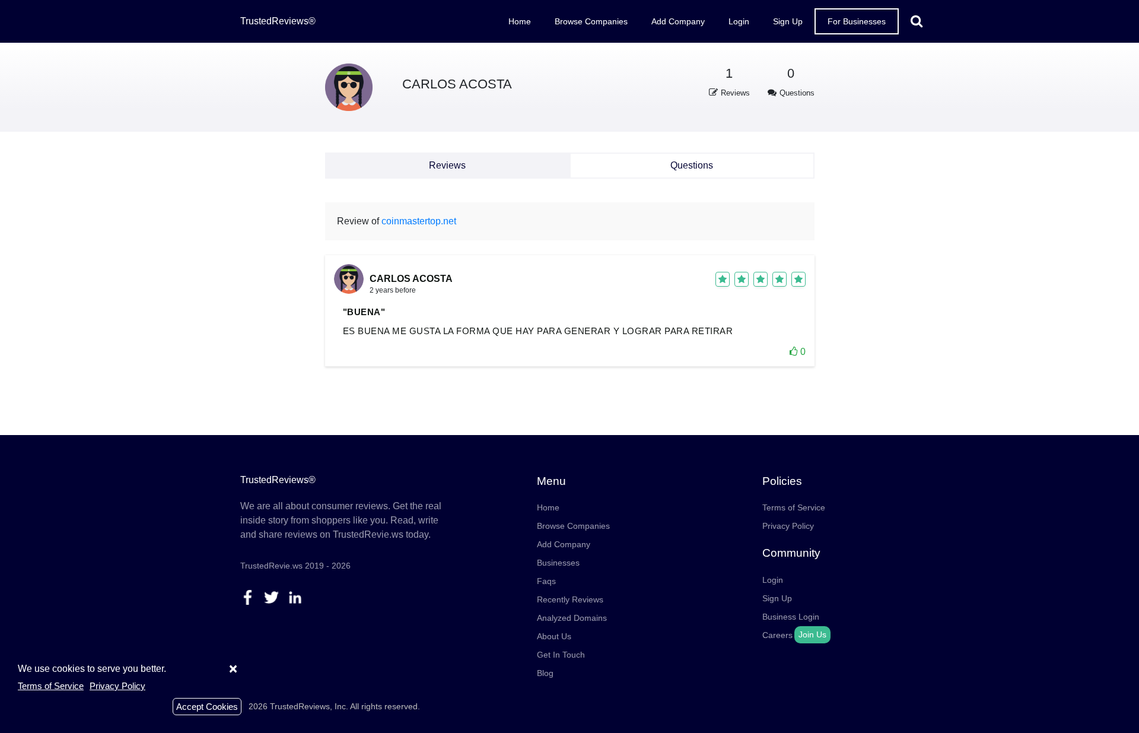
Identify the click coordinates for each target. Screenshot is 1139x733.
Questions (691, 165)
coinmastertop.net (418, 221)
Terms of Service (793, 507)
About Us (554, 636)
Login (738, 21)
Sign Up (788, 21)
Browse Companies (591, 21)
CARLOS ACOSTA (457, 84)
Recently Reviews (570, 599)
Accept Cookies (207, 707)
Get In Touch (561, 654)
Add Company (678, 21)
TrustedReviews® (278, 21)
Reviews (447, 165)
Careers (777, 635)
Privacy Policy (788, 526)
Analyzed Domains (572, 618)
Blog (545, 673)
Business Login (790, 616)
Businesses (558, 562)
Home (519, 21)
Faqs (546, 581)
